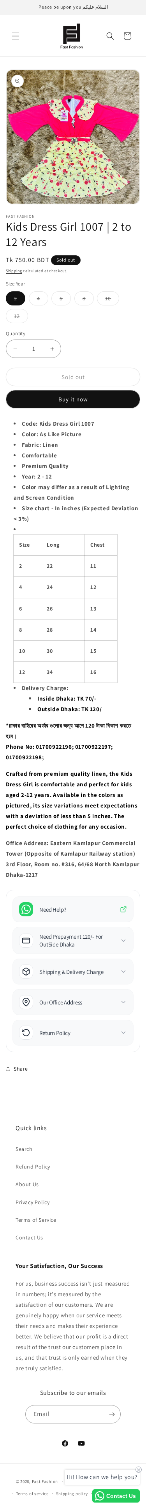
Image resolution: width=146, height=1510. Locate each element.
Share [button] (21, 1068)
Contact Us (29, 1237)
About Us (27, 1184)
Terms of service (32, 1493)
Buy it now (73, 399)
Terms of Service (36, 1219)
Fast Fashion (45, 1481)
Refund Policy (33, 1166)
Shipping (14, 270)
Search (24, 1148)
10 (112, 299)
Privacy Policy (32, 1202)
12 (21, 317)
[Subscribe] (111, 1414)
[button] (15, 36)
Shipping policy (72, 1493)
